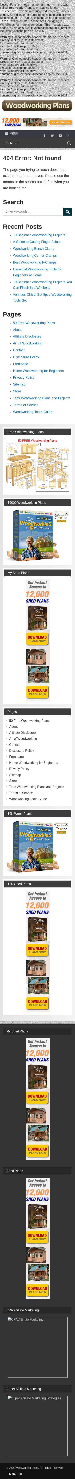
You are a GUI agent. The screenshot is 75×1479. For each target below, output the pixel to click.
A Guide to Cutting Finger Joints (37, 242)
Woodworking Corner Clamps (35, 255)
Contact (19, 350)
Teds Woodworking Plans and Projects (41, 398)
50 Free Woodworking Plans (34, 323)
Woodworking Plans (26, 1467)
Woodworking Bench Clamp (33, 249)
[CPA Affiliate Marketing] (37, 1347)
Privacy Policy (24, 377)
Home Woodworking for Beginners (38, 371)
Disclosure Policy (26, 357)
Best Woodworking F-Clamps (35, 262)
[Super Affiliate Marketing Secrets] (37, 1426)
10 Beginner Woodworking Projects (39, 235)
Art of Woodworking (27, 343)
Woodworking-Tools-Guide (32, 412)
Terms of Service (25, 405)
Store (17, 391)
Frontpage (20, 364)
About (17, 330)
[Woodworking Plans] (38, 100)
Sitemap (19, 384)
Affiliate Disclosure (27, 336)
